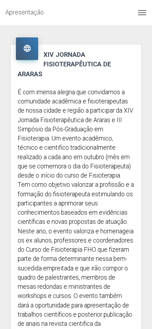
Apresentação (24, 12)
